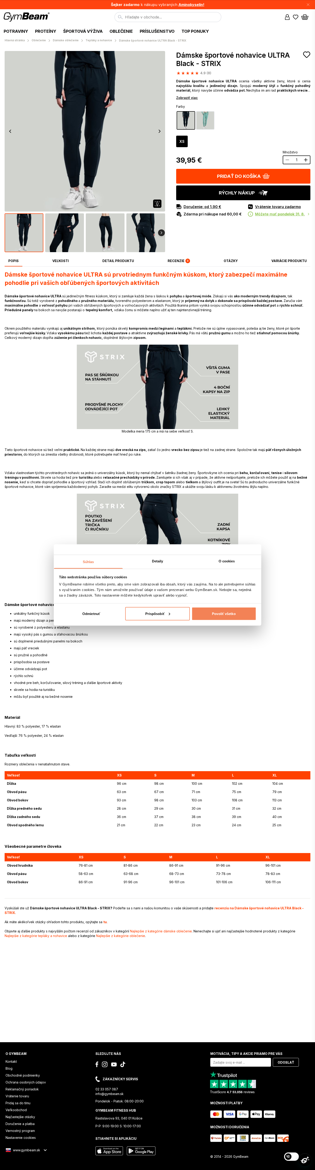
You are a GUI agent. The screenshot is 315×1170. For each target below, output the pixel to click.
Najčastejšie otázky (20, 1117)
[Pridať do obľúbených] (306, 54)
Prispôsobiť (155, 613)
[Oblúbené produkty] (295, 17)
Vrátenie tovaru (17, 1096)
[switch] (291, 1156)
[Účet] (287, 17)
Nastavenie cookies (21, 1138)
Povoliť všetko (223, 613)
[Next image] (159, 131)
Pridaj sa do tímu (18, 1103)
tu (105, 922)
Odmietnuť (91, 613)
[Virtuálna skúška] (157, 204)
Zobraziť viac (187, 98)
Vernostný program (20, 1131)
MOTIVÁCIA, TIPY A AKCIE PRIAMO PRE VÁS (246, 1054)
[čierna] (186, 120)
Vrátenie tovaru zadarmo (278, 206)
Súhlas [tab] (88, 562)
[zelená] (205, 120)
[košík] (306, 17)
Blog (9, 1068)
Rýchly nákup (237, 193)
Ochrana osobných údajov (26, 1082)
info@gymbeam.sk (109, 1094)
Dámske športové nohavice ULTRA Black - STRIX (233, 59)
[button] (157, 4)
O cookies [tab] (227, 561)
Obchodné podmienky (23, 1075)
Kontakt (11, 1061)
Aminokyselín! (191, 4)
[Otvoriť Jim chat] (304, 1159)
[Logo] (27, 17)
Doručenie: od (202, 206)
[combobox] (167, 17)
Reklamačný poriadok (22, 1089)
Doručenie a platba (20, 1124)
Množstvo (290, 152)
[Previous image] (10, 131)
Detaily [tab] (157, 561)
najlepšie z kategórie (161, 931)
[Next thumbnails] (161, 232)
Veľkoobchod (16, 1110)
